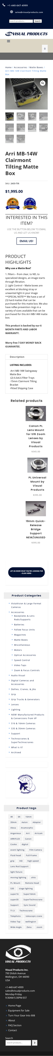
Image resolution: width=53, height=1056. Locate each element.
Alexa (13, 827)
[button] (42, 83)
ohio (33, 877)
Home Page (14, 1005)
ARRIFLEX (15, 838)
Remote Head (32, 883)
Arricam (39, 833)
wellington (30, 921)
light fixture (16, 872)
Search (38, 21)
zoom (39, 927)
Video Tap (15, 921)
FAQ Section (14, 1025)
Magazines (20, 634)
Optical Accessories (25, 655)
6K (19, 816)
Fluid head (15, 855)
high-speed (33, 861)
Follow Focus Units (24, 629)
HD (21, 861)
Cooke (13, 844)
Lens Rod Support (19, 866)
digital (25, 844)
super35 (14, 899)
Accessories (20, 67)
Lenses (15, 704)
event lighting (17, 850)
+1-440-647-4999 (18, 5)
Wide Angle (16, 927)
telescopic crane (34, 916)
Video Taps (20, 665)
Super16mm (30, 894)
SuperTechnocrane (33, 899)
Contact (12, 1030)
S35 (12, 888)
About (11, 1020)
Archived (16, 752)
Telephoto (15, 916)
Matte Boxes (36, 67)
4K (11, 816)
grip (12, 861)
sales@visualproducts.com (29, 12)
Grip (13, 694)
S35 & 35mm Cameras (23, 728)
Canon (28, 838)
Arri (28, 833)
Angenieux (15, 833)
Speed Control (22, 660)
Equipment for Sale (18, 1010)
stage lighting (26, 888)
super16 (14, 894)
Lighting (15, 709)
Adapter (37, 822)
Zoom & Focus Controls (27, 670)
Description (17, 356)
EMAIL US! (26, 241)
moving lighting (18, 877)
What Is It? (17, 747)
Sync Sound (29, 905)
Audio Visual (18, 675)
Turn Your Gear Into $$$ (21, 1015)
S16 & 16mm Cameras (23, 723)
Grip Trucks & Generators (25, 699)
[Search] (34, 1043)
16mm (28, 816)
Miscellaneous (22, 645)
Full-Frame (31, 855)
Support (15, 733)
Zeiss (29, 927)
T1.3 (12, 910)
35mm (13, 822)
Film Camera (35, 850)
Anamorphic (27, 827)
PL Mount (15, 883)
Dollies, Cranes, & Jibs (23, 689)
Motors (18, 650)
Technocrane (26, 910)
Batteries (19, 624)
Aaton (25, 822)
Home (8, 67)
